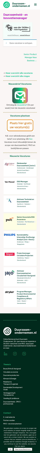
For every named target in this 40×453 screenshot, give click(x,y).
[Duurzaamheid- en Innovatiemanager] (18, 36)
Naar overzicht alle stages (18, 76)
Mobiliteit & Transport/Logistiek (10, 383)
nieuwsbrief (22, 105)
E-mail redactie (9, 417)
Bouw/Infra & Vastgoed (12, 369)
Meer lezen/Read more (23, 449)
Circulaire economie (10, 372)
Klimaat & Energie (9, 379)
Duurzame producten (11, 375)
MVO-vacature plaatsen (12, 424)
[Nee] (37, 439)
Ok (10, 449)
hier (30, 139)
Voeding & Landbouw (11, 398)
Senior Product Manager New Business (30, 57)
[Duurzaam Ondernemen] (20, 5)
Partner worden (9, 420)
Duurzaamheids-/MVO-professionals (12, 403)
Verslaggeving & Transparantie (9, 394)
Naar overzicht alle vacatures (19, 73)
